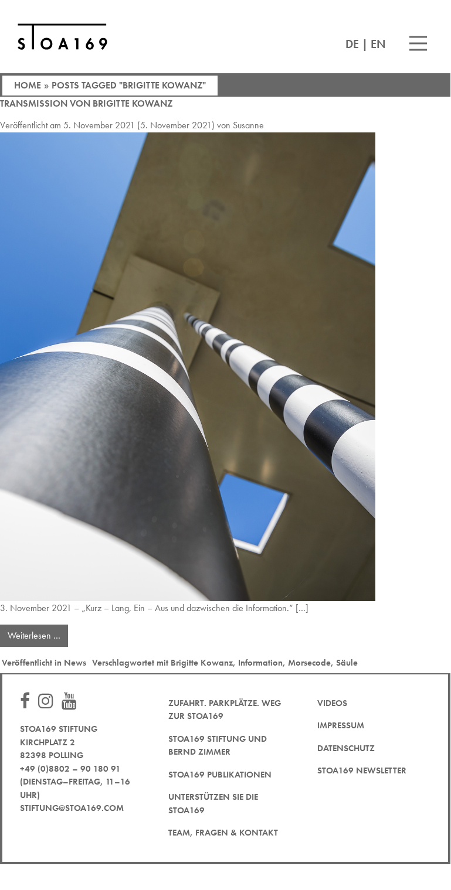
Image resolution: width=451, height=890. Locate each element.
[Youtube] (72, 701)
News (75, 663)
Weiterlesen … (38, 633)
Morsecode (309, 663)
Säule (347, 663)
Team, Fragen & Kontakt (223, 832)
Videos (332, 703)
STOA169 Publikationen (220, 774)
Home (27, 85)
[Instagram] (48, 701)
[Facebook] (28, 701)
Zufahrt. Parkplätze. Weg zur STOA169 (224, 709)
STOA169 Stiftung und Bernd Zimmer (217, 745)
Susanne (248, 125)
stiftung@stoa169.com (72, 808)
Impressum (340, 725)
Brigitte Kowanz (202, 663)
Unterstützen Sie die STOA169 (213, 803)
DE (352, 44)
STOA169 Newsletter (361, 770)
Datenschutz (346, 748)
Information (260, 663)
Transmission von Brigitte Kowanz (86, 103)
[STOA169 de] (62, 36)
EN (378, 44)
